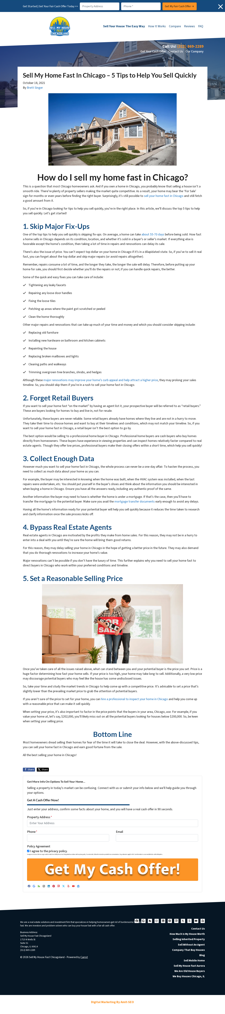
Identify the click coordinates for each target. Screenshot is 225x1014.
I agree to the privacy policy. (49, 851)
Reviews (189, 26)
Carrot (84, 957)
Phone (32, 832)
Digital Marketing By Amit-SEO (112, 1002)
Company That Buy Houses (188, 950)
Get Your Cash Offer (153, 51)
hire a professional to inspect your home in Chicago (135, 699)
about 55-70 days (153, 234)
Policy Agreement (38, 846)
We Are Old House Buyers (189, 971)
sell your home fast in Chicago (163, 196)
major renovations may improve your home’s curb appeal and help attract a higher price (100, 380)
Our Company (195, 51)
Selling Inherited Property (189, 939)
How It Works (157, 26)
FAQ (200, 26)
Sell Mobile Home (194, 960)
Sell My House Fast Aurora (189, 966)
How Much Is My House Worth (187, 934)
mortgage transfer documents (134, 501)
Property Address (39, 817)
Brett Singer (35, 88)
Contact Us (175, 51)
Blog (202, 955)
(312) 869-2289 (190, 46)
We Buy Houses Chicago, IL (189, 976)
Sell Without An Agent (191, 945)
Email (119, 832)
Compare (175, 26)
